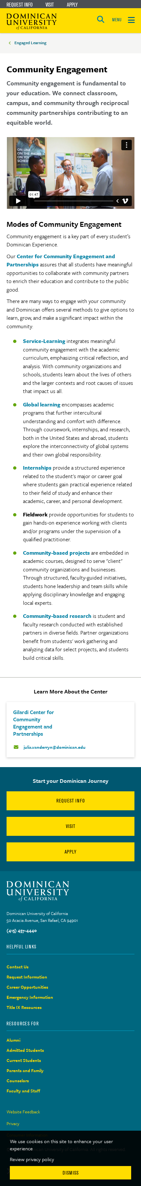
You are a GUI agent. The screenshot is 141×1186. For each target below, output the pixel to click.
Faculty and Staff (23, 1090)
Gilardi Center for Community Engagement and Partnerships (33, 723)
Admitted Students (25, 1050)
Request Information (27, 977)
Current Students (24, 1060)
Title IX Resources (24, 1007)
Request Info (19, 4)
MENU (116, 20)
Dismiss (71, 1173)
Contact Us (18, 966)
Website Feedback (23, 1111)
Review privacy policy (32, 1159)
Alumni (13, 1040)
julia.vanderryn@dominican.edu (55, 747)
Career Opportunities (27, 987)
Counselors (18, 1080)
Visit (50, 4)
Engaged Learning (30, 42)
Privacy (13, 1123)
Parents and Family (25, 1070)
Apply (72, 4)
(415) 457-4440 (22, 930)
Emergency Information (30, 997)
